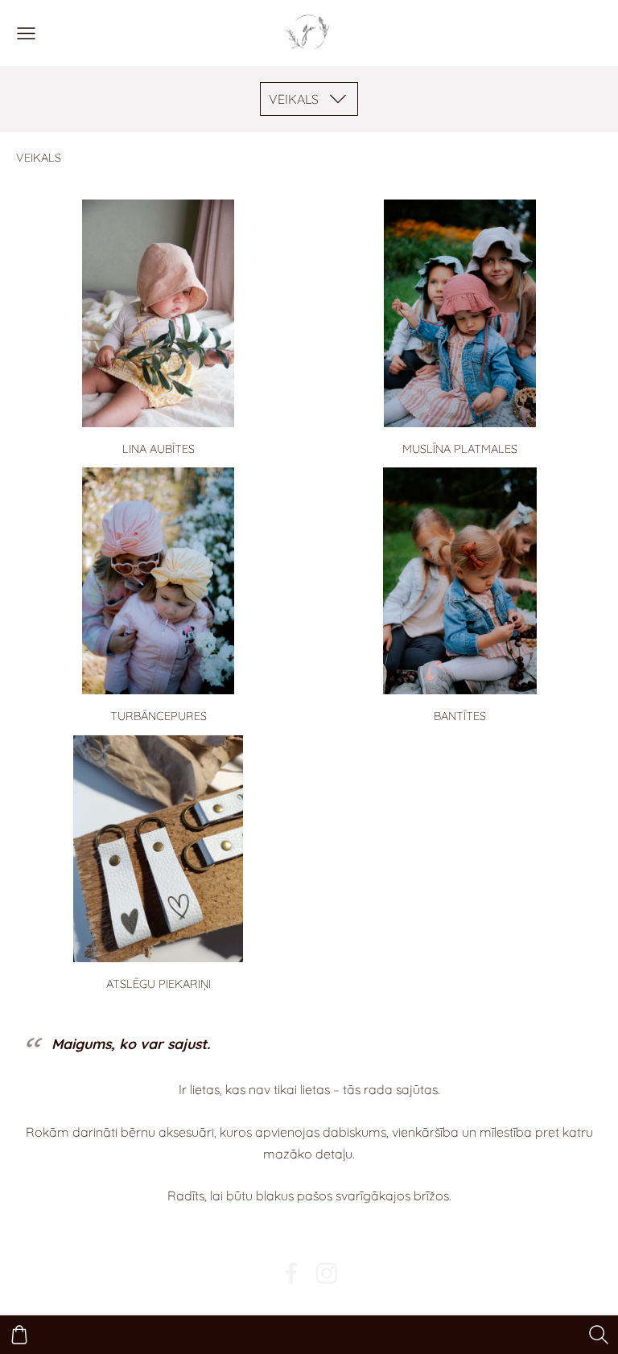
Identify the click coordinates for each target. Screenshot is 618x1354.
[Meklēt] (598, 1334)
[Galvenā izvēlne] (26, 33)
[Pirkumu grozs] (19, 1334)
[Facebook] (291, 1273)
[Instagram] (327, 1273)
